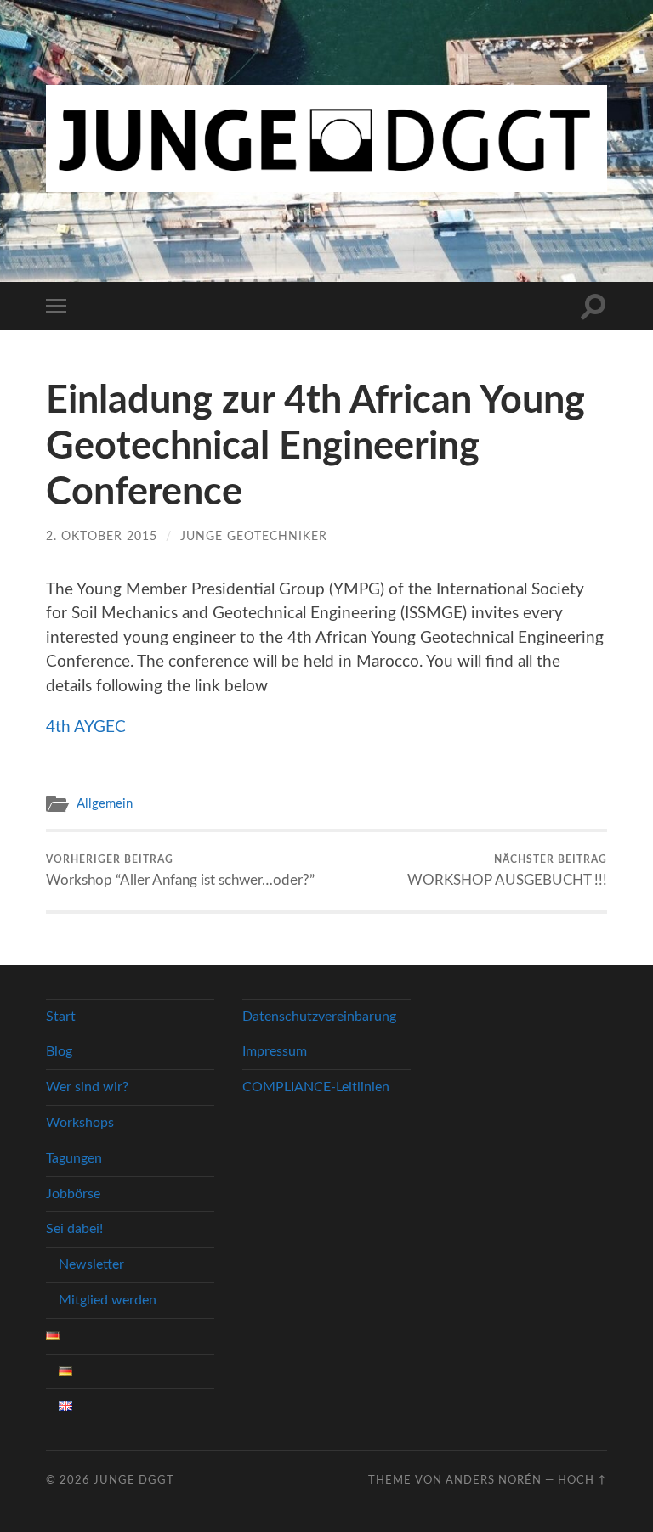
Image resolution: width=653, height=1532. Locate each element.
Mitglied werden (107, 1300)
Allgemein (105, 803)
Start (61, 1016)
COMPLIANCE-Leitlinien (315, 1087)
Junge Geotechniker (253, 536)
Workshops (80, 1122)
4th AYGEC (86, 727)
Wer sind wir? (87, 1087)
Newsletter (91, 1264)
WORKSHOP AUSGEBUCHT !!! (507, 870)
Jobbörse (73, 1194)
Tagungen (74, 1158)
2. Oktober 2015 (101, 536)
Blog (59, 1051)
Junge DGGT (134, 1480)
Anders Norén (494, 1480)
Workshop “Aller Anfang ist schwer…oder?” (180, 870)
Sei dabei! (74, 1229)
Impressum (274, 1051)
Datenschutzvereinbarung (319, 1016)
